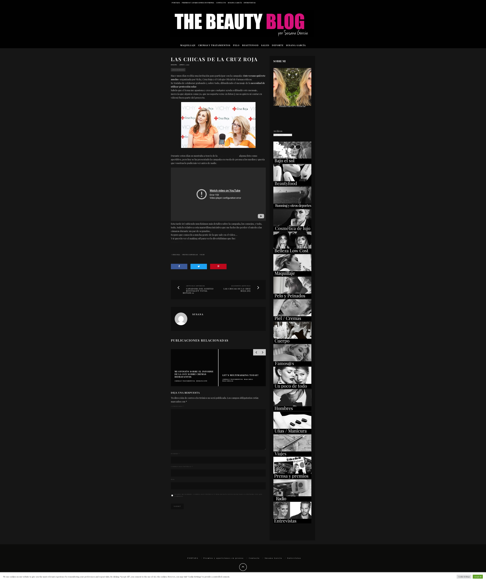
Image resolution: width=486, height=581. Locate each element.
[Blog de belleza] (292, 387)
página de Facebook (228, 155)
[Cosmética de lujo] (292, 229)
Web (173, 479)
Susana (174, 65)
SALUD (265, 45)
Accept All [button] (477, 577)
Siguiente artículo (241, 286)
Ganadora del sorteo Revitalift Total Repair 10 (198, 291)
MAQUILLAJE (188, 45)
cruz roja (176, 255)
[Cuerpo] (292, 342)
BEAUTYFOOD (250, 45)
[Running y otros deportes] (292, 207)
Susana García (235, 3)
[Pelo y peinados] (292, 297)
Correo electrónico (182, 466)
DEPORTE (278, 45)
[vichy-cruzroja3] (218, 125)
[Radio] (292, 499)
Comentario (177, 406)
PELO (236, 45)
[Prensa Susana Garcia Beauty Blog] (292, 477)
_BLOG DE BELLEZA (178, 69)
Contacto (221, 3)
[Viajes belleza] (292, 455)
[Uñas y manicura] (292, 432)
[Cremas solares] (292, 162)
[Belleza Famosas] (292, 364)
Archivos (277, 131)
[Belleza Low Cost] (292, 252)
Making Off (176, 242)
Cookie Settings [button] (464, 577)
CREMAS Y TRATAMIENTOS (214, 45)
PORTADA (176, 3)
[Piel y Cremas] (292, 319)
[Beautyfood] (292, 184)
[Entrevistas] (292, 522)
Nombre (175, 453)
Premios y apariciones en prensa (198, 3)
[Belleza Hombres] (292, 409)
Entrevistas (250, 3)
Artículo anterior (195, 286)
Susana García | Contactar (292, 106)
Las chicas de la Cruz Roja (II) (237, 290)
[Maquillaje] (292, 274)
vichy (202, 255)
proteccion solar (190, 255)
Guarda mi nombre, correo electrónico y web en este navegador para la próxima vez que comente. (218, 495)
